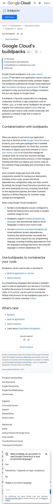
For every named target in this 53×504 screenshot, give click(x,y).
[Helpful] (18, 34)
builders (34, 107)
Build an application (16, 319)
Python (33, 298)
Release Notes (8, 414)
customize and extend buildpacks (30, 229)
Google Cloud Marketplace (12, 390)
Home (4, 26)
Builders (11, 315)
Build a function (14, 278)
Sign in (47, 3)
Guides (19, 29)
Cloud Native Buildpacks (29, 328)
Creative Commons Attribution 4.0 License (24, 357)
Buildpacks (13, 10)
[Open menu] (4, 3)
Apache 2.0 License (33, 360)
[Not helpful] (22, 34)
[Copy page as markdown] (36, 52)
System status (8, 418)
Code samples (8, 437)
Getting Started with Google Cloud (15, 433)
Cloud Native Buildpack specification (21, 87)
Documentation (15, 26)
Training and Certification (12, 445)
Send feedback (12, 39)
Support (5, 410)
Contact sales (7, 394)
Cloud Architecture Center (12, 441)
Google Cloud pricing (10, 386)
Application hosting (32, 26)
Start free (9, 17)
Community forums (10, 405)
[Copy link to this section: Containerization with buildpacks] (4, 131)
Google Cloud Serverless (38, 140)
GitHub (4, 429)
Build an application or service (20, 273)
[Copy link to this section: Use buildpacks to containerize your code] (19, 261)
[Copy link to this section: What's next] (21, 308)
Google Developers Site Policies (20, 362)
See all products (8, 382)
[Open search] (34, 3)
